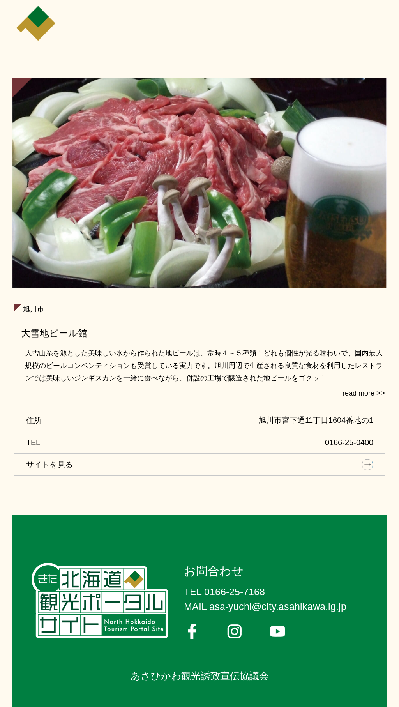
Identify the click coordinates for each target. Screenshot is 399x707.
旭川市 (33, 309)
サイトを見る (49, 464)
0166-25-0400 (349, 442)
